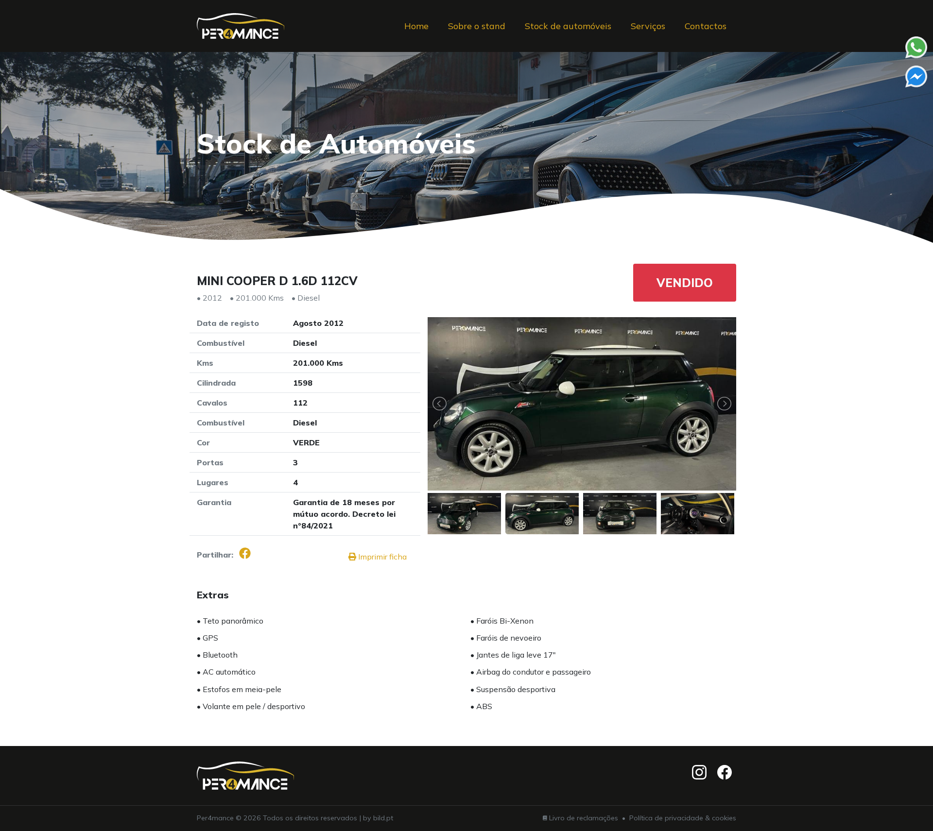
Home (416, 26)
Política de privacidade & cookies (682, 818)
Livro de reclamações (583, 818)
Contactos (705, 26)
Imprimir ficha (381, 556)
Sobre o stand (476, 26)
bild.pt (383, 818)
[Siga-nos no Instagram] (699, 772)
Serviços (648, 26)
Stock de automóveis (568, 26)
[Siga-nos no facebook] (724, 772)
